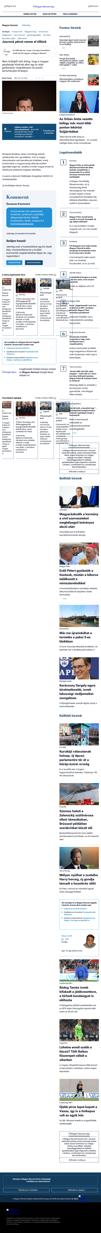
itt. (33, 137)
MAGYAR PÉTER (49, 14)
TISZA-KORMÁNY (70, 14)
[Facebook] (42, 351)
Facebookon (30, 352)
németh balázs (75, 273)
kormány (22, 295)
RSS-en (29, 360)
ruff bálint (63, 510)
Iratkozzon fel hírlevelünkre (17, 348)
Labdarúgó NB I (65, 983)
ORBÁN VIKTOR (29, 14)
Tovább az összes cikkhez (44, 275)
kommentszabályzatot (22, 223)
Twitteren (10, 354)
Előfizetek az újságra (76, 1190)
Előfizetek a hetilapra (77, 472)
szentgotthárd (75, 404)
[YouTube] (47, 355)
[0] (34, 78)
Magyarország (30, 32)
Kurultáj (62, 747)
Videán (9, 360)
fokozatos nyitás (8, 38)
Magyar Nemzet (10, 25)
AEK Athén (64, 55)
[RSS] (52, 355)
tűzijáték (46, 288)
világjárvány (7, 35)
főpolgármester (65, 681)
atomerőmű (64, 36)
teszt (67, 939)
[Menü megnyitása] (93, 6)
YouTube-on (18, 360)
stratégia (6, 32)
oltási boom (22, 38)
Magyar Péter (74, 301)
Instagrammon (31, 357)
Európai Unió (17, 32)
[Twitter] (52, 351)
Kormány (46, 35)
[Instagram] (47, 351)
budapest (73, 241)
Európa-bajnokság (68, 75)
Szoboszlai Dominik (77, 332)
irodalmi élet (6, 290)
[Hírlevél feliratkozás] (52, 348)
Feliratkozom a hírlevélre (49, 132)
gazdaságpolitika (34, 35)
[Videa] (42, 355)
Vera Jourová (19, 35)
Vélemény (26, 25)
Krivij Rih (62, 807)
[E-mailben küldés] (48, 78)
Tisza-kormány (75, 212)
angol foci (63, 1043)
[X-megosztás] (53, 78)
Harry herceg (64, 871)
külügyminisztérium (67, 115)
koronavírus (43, 32)
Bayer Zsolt (67, 936)
